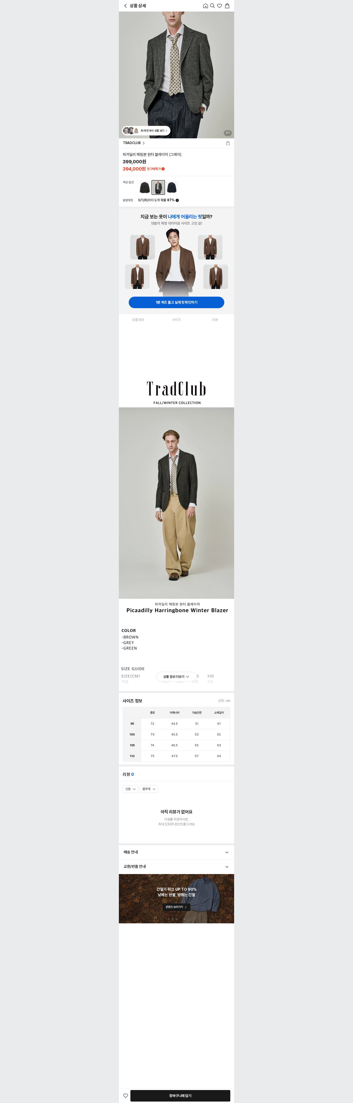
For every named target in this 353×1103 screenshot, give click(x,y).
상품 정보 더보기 (173, 677)
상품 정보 (138, 320)
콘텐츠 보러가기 (174, 907)
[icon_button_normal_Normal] (125, 6)
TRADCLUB (132, 143)
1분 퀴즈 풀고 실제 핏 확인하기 (176, 302)
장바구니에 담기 (180, 1096)
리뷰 (215, 320)
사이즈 (176, 320)
